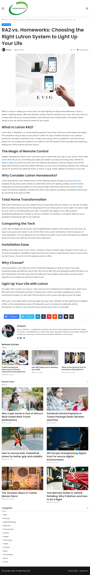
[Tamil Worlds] (18, 8)
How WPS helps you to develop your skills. (45, 368)
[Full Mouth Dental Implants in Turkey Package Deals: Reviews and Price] (67, 399)
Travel (5, 562)
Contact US (83, 571)
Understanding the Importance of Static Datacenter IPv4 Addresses (13, 369)
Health (5, 544)
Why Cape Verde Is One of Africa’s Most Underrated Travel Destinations (22, 417)
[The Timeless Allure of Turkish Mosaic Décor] (22, 478)
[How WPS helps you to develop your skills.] (45, 357)
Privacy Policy (73, 571)
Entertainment (8, 529)
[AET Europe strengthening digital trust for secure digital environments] (67, 438)
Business (6, 518)
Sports (5, 558)
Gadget (6, 536)
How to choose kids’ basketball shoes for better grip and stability (22, 455)
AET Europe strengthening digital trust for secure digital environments (66, 456)
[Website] (18, 338)
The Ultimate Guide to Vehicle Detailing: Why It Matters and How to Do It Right (67, 496)
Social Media (8, 554)
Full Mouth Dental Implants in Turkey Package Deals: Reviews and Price (65, 417)
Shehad (8, 50)
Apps (5, 515)
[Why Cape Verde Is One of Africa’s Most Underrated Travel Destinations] (22, 399)
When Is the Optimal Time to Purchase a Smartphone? (74, 368)
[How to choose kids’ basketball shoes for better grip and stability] (22, 438)
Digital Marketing (9, 522)
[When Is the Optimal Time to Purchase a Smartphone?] (75, 357)
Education (7, 526)
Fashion (6, 533)
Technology (13, 20)
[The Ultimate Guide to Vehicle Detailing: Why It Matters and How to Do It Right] (67, 478)
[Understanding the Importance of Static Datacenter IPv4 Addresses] (15, 357)
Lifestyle (6, 547)
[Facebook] (21, 338)
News (5, 551)
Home (5, 20)
